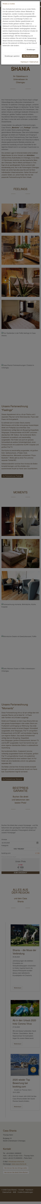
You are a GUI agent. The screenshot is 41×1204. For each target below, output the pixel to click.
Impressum (24, 62)
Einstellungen (31, 49)
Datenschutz (34, 62)
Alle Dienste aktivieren (30, 56)
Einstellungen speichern (12, 56)
